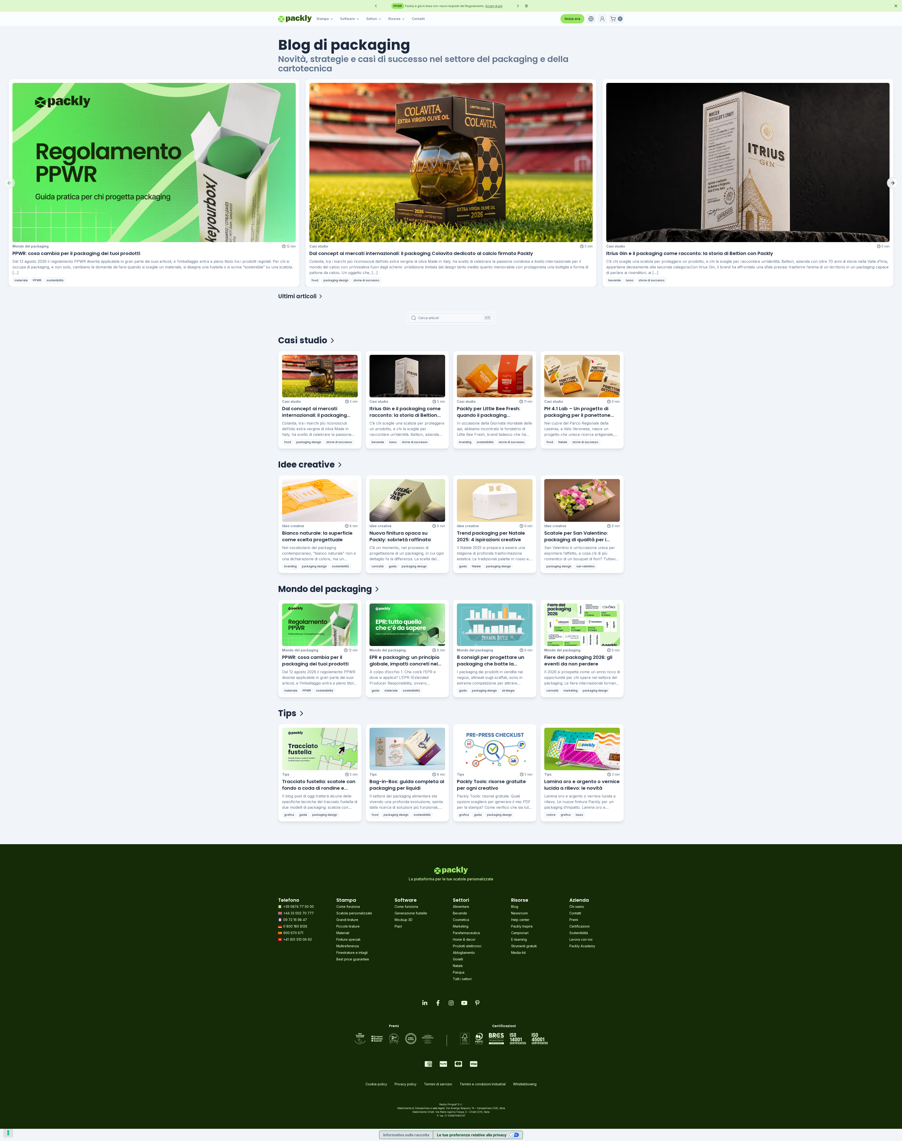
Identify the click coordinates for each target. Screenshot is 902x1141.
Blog (514, 907)
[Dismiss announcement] (896, 6)
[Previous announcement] (375, 6)
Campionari (520, 933)
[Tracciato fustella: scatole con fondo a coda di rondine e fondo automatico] (320, 749)
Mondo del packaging (30, 246)
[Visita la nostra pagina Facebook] (437, 1003)
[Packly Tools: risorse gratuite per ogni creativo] (495, 749)
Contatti (418, 19)
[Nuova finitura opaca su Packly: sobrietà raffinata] (407, 500)
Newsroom (519, 913)
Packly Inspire (522, 926)
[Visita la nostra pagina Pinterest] (477, 1003)
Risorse (394, 19)
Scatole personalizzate (354, 913)
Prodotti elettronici (467, 946)
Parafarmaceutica (466, 933)
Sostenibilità (578, 933)
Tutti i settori (462, 979)
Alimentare (461, 907)
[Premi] (394, 1038)
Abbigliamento (464, 953)
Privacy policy (405, 1084)
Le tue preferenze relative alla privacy (471, 1135)
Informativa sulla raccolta (406, 1135)
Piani (398, 926)
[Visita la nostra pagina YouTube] (464, 1003)
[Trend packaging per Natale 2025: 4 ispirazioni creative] (495, 500)
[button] (591, 18)
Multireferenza (347, 946)
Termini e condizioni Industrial (482, 1084)
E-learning (519, 939)
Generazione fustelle (411, 913)
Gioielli (458, 959)
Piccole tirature (348, 926)
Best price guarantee (352, 959)
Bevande (460, 913)
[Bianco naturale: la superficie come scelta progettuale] (320, 500)
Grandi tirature (347, 920)
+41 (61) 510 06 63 (297, 939)
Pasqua (458, 972)
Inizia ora (572, 19)
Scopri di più (503, 6)
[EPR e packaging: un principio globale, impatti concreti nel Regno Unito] (407, 624)
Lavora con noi (580, 939)
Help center (520, 920)
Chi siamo (576, 907)
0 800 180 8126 (295, 926)
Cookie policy (376, 1084)
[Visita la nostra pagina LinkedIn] (424, 1003)
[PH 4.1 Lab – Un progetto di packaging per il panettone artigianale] (582, 376)
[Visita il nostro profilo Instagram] (451, 1003)
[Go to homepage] (295, 19)
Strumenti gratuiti (524, 946)
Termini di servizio (438, 1084)
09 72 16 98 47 (295, 920)
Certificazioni (579, 926)
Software (347, 19)
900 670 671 (293, 933)
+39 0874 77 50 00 (298, 907)
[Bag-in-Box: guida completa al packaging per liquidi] (407, 749)
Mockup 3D (403, 920)
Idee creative (293, 526)
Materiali (342, 933)
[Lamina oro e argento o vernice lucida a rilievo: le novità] (582, 749)
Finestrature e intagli (352, 953)
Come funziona (348, 907)
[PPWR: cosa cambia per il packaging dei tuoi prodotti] (154, 162)
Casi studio (318, 246)
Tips (285, 774)
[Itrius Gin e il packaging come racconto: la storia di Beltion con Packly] (748, 162)
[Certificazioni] (504, 1038)
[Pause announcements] (526, 6)
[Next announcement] (518, 6)
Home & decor (464, 939)
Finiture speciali (348, 939)
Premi (573, 920)
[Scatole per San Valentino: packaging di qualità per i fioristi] (582, 500)
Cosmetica (461, 920)
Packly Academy (582, 946)
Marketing (460, 926)
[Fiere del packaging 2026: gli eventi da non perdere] (582, 624)
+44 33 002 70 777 (298, 913)
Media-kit (518, 953)
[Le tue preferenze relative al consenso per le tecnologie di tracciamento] (8, 1132)
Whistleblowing (525, 1084)
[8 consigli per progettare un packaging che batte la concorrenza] (495, 624)
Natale (458, 966)
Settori (371, 19)
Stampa (322, 19)
